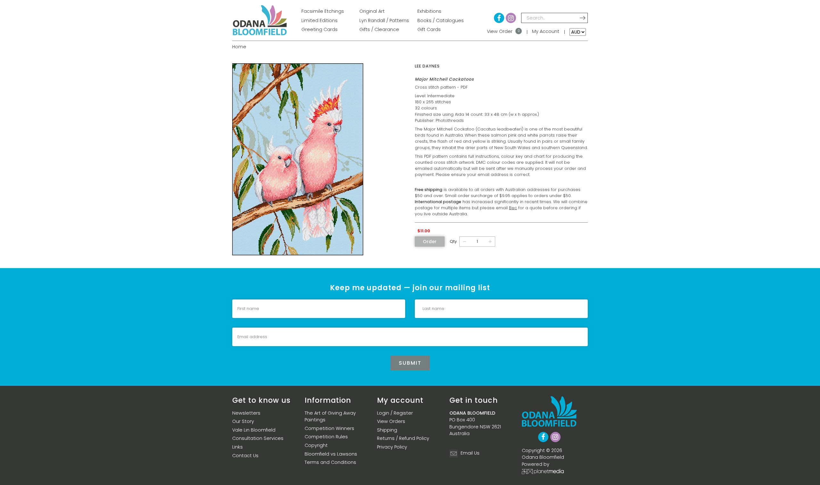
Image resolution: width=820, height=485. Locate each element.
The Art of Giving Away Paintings (330, 416)
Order (430, 241)
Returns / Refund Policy (403, 438)
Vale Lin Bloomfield (253, 430)
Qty (453, 241)
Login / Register (395, 413)
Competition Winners (329, 428)
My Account (545, 31)
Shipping (387, 430)
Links (237, 447)
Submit (410, 363)
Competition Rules (326, 436)
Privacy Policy (392, 447)
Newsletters (246, 413)
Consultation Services (257, 438)
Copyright (316, 445)
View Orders (391, 421)
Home (239, 47)
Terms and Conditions (330, 462)
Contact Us (245, 455)
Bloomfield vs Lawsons (331, 454)
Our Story (243, 421)
